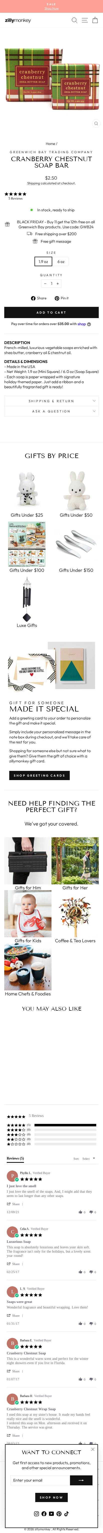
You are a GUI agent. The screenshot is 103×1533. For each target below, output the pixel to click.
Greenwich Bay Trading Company (51, 152)
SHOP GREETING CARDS (39, 775)
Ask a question (51, 411)
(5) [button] (28, 1124)
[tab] (15, 1159)
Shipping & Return (51, 401)
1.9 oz (43, 261)
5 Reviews (15, 198)
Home (50, 143)
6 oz (61, 261)
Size (51, 252)
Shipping (33, 183)
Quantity (51, 275)
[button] (16, 1204)
